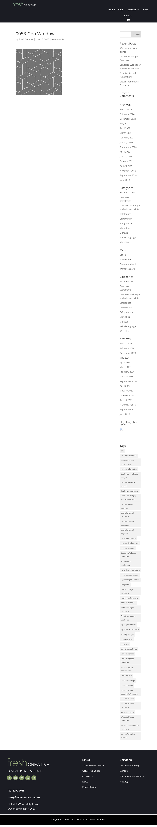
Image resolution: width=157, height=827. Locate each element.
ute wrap (124, 644)
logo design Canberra (130, 579)
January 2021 (126, 142)
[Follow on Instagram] (15, 777)
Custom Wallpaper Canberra (129, 555)
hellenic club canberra (130, 570)
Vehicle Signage (128, 237)
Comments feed (128, 264)
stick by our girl (127, 634)
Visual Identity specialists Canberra (129, 692)
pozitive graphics (128, 602)
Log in (123, 254)
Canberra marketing (129, 491)
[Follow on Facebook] (9, 777)
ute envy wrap (127, 639)
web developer (127, 698)
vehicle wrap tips (128, 680)
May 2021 (125, 123)
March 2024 (126, 109)
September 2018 (128, 175)
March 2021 (126, 132)
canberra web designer (127, 506)
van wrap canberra (129, 649)
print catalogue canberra (127, 609)
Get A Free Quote (91, 770)
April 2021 (125, 128)
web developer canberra (127, 705)
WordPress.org (127, 268)
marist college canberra (127, 591)
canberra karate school (128, 484)
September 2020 (128, 147)
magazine (125, 584)
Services (132, 9)
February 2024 (127, 114)
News (145, 9)
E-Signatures (126, 223)
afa (122, 450)
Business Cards (128, 192)
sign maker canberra (130, 629)
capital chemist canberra (127, 515)
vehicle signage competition (127, 669)
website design (127, 712)
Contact (128, 15)
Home (111, 9)
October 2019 (127, 161)
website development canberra (130, 727)
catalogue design (128, 538)
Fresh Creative (26, 39)
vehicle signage (127, 653)
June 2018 (125, 180)
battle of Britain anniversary (127, 462)
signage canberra (128, 624)
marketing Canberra (129, 598)
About (121, 9)
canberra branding (129, 469)
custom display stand (130, 543)
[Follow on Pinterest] (21, 777)
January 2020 (126, 156)
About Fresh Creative (93, 765)
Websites (124, 242)
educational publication (126, 563)
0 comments (58, 39)
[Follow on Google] (27, 777)
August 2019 (126, 165)
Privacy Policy (89, 787)
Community (126, 218)
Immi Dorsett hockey (130, 575)
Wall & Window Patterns (132, 776)
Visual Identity (127, 685)
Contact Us (87, 776)
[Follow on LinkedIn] (33, 777)
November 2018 (128, 170)
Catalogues (125, 213)
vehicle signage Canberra (127, 660)
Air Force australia (129, 455)
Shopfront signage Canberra (129, 618)
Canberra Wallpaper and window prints (129, 497)
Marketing (125, 228)
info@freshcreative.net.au (24, 797)
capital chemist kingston (127, 532)
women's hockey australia (128, 736)
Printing (124, 781)
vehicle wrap (126, 675)
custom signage (127, 548)
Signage (124, 232)
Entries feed (126, 259)
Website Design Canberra (127, 719)
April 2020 (125, 151)
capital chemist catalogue (127, 523)
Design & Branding (129, 765)
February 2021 (127, 137)
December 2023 (128, 118)
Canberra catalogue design (129, 476)
